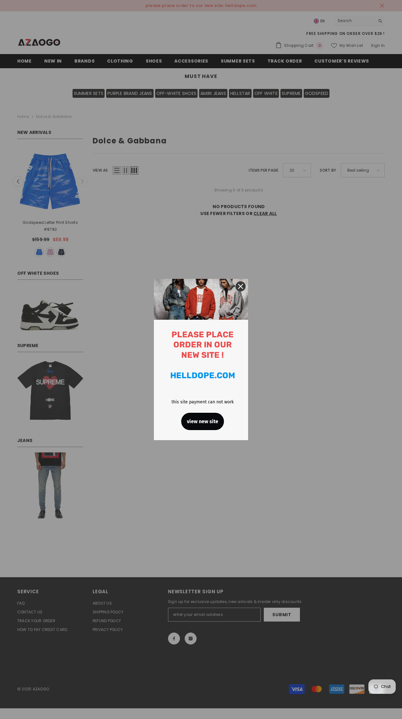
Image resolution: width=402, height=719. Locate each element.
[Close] (240, 286)
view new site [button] (202, 421)
